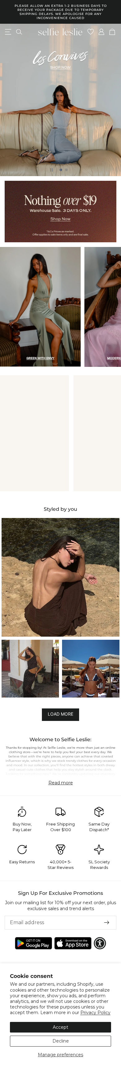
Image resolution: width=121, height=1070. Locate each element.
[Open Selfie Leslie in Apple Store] (73, 943)
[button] (60, 577)
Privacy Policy (95, 1012)
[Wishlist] (90, 32)
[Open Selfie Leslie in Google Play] (33, 943)
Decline (60, 1041)
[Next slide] (111, 100)
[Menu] (8, 32)
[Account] (101, 32)
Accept (60, 1027)
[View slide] (60, 100)
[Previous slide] (9, 100)
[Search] (19, 32)
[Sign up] (107, 922)
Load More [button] (60, 714)
